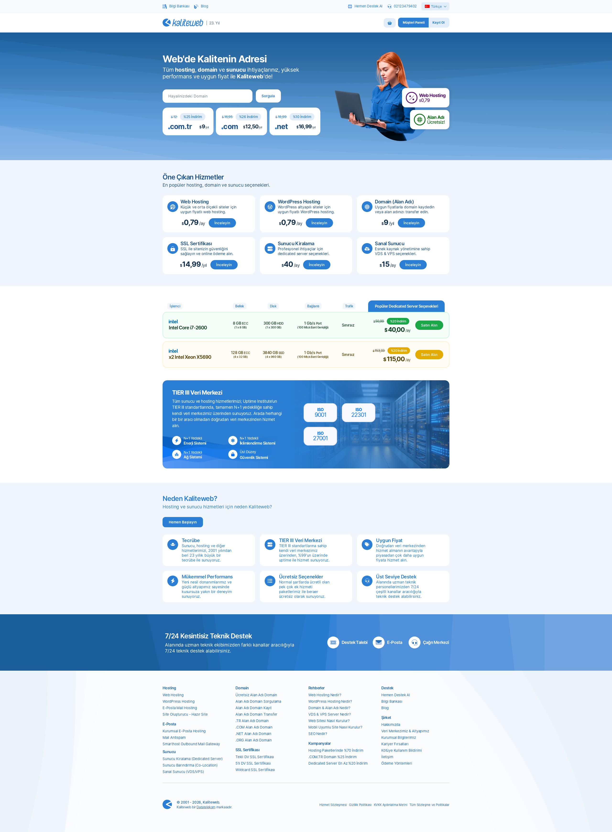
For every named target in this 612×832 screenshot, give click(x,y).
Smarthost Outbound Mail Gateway (191, 744)
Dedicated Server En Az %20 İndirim (338, 763)
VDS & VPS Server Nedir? (329, 714)
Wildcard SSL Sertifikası (255, 769)
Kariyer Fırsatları (394, 744)
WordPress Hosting (179, 701)
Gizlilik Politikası (360, 805)
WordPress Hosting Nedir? (330, 701)
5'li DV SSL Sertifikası (253, 763)
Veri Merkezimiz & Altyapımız (405, 731)
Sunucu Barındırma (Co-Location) (190, 765)
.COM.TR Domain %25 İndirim (332, 757)
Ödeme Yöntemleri (396, 763)
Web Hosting (173, 695)
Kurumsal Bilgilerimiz (398, 737)
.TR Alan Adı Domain (252, 720)
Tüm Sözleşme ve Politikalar (429, 805)
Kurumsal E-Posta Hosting (184, 731)
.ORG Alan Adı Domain (253, 740)
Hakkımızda (390, 724)
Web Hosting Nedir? (324, 695)
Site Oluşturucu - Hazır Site (185, 714)
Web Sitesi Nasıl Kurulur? (329, 720)
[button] (268, 96)
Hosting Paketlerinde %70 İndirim (335, 750)
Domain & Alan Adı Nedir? (329, 708)
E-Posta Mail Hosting (180, 708)
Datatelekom (206, 807)
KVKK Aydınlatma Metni (390, 805)
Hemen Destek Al (395, 695)
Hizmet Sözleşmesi (333, 805)
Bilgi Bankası (391, 701)
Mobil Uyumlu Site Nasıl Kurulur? (335, 727)
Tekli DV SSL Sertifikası (254, 757)
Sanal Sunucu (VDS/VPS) (183, 771)
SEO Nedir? (317, 733)
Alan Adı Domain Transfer (256, 714)
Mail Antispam (174, 737)
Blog (385, 708)
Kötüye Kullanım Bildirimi (401, 750)
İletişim (387, 757)
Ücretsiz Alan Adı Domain (256, 695)
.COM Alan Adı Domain (254, 727)
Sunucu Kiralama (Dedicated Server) (193, 758)
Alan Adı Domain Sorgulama (258, 701)
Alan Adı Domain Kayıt (253, 708)
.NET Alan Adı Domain (253, 733)
